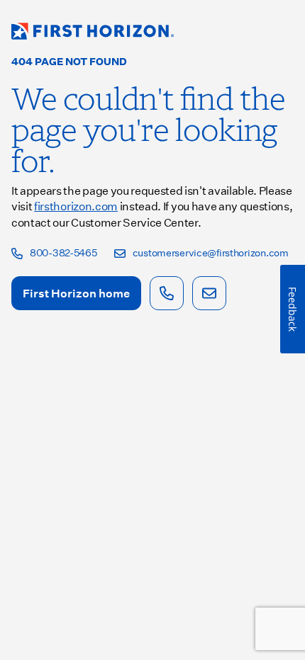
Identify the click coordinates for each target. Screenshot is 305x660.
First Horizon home (76, 292)
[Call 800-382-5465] (167, 293)
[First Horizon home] (92, 31)
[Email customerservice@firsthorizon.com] (209, 293)
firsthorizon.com (76, 205)
